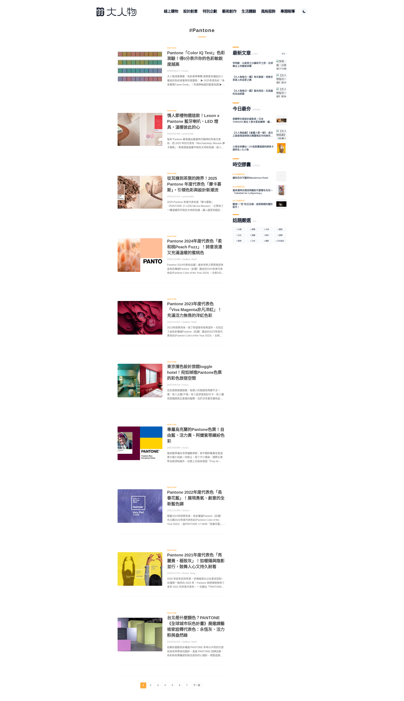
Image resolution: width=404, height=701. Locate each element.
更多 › (284, 54)
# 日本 (252, 241)
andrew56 (188, 133)
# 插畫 (252, 235)
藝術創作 (229, 11)
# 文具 (266, 229)
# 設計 (266, 235)
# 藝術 (280, 229)
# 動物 (239, 241)
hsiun (185, 71)
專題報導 (287, 11)
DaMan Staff (189, 259)
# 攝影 (266, 241)
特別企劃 (210, 11)
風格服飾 (268, 11)
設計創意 (190, 11)
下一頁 (196, 685)
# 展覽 (252, 229)
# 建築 (280, 235)
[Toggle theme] (304, 11)
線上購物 (171, 11)
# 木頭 (239, 229)
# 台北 (239, 235)
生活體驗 (248, 11)
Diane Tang (188, 573)
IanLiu (186, 510)
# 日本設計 (280, 241)
